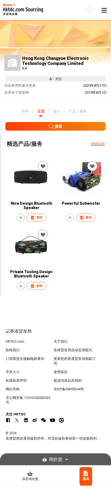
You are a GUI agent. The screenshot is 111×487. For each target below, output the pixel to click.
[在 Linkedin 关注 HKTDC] (25, 420)
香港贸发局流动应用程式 (73, 350)
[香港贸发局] (56, 334)
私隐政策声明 (16, 380)
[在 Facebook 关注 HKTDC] (8, 420)
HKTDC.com (15, 341)
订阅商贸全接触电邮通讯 (25, 359)
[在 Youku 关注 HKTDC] (61, 420)
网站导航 (13, 389)
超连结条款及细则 (68, 380)
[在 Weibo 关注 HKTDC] (34, 420)
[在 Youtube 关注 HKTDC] (52, 420)
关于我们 (61, 341)
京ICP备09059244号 (69, 389)
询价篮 (56, 459)
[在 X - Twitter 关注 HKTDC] (17, 420)
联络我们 (13, 350)
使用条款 (61, 372)
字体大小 (13, 372)
